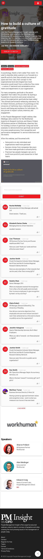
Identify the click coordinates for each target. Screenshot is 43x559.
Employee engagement (21, 66)
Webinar (4, 66)
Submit (21, 196)
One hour (10, 66)
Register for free (6, 542)
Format (3, 546)
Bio (18, 487)
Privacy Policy (5, 551)
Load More (21, 408)
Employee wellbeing (7, 69)
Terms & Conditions (7, 549)
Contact (3, 539)
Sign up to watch (11, 51)
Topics (3, 544)
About (3, 537)
